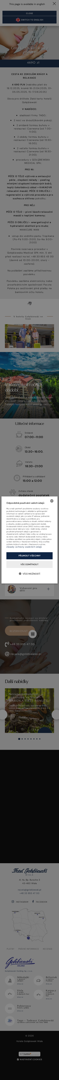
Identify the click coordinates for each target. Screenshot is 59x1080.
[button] (29, 574)
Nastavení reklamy (30, 541)
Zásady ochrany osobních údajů (24, 546)
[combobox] (51, 501)
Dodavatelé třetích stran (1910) (19, 526)
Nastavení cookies (37, 544)
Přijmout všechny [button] (29, 555)
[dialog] (29, 540)
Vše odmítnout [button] (29, 564)
